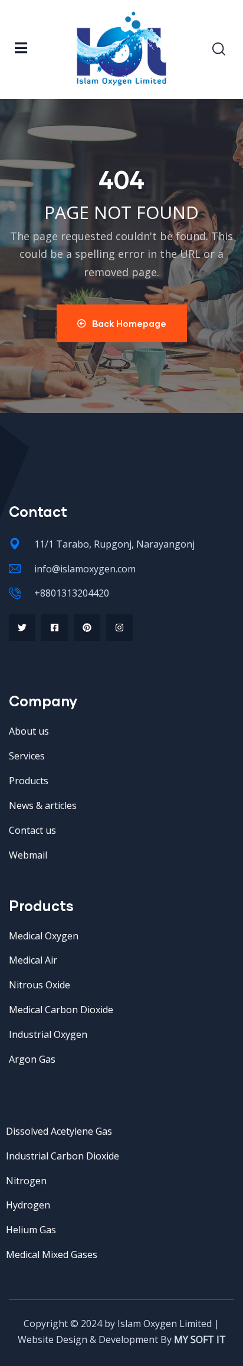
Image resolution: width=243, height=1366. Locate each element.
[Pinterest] (87, 627)
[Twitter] (22, 627)
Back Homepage (129, 323)
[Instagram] (119, 627)
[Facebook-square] (54, 627)
